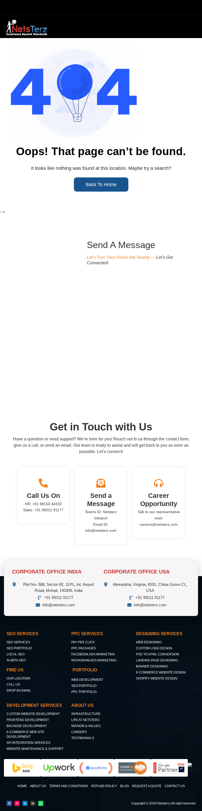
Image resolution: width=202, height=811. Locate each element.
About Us (38, 786)
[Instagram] (17, 803)
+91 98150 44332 (47, 504)
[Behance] (33, 803)
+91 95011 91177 (48, 510)
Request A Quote (146, 786)
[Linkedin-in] (25, 803)
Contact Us (175, 786)
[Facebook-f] (9, 803)
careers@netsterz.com (159, 524)
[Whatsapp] (40, 803)
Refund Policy (104, 786)
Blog (124, 786)
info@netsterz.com (101, 530)
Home (22, 786)
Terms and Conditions (68, 786)
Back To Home (101, 184)
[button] (125, 27)
